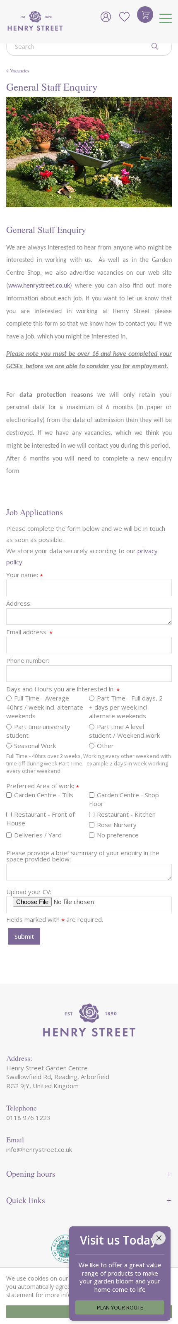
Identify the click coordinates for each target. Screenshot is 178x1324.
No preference (118, 835)
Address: (18, 603)
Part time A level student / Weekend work (124, 730)
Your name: (24, 575)
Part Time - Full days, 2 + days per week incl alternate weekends (126, 707)
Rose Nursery (117, 824)
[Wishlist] (124, 16)
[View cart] (145, 14)
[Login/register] (105, 16)
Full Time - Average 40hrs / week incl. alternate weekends (44, 707)
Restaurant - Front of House (40, 818)
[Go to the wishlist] (124, 16)
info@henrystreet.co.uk (39, 1149)
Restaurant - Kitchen (126, 814)
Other (105, 745)
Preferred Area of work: (42, 786)
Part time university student (38, 730)
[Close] (159, 1238)
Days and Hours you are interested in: (63, 689)
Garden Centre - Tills (43, 795)
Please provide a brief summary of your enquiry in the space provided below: (82, 856)
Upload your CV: (28, 892)
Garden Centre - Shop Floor (124, 799)
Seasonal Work (35, 745)
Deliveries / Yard (38, 835)
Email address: (29, 632)
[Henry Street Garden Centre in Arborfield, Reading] (35, 21)
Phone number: (27, 660)
